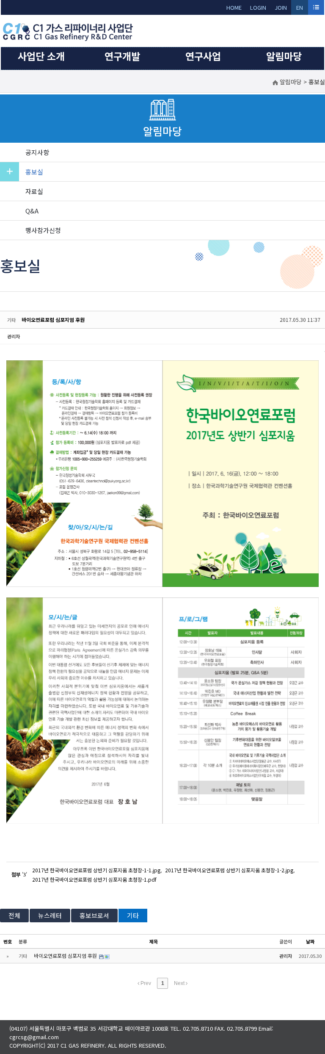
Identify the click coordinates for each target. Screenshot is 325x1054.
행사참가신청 (43, 230)
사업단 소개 (41, 56)
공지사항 (37, 152)
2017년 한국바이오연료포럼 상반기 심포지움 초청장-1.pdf (94, 879)
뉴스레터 (50, 915)
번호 (7, 941)
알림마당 (284, 56)
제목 (153, 941)
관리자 (13, 336)
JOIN (281, 7)
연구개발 (122, 56)
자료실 (34, 191)
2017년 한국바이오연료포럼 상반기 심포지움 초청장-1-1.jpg (96, 870)
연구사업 (203, 56)
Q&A (32, 210)
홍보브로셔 (94, 915)
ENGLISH (300, 9)
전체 (14, 915)
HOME (234, 7)
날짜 (310, 941)
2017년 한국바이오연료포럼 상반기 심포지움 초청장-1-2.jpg (229, 870)
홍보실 (34, 171)
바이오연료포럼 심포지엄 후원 (53, 319)
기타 (133, 915)
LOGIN (258, 7)
